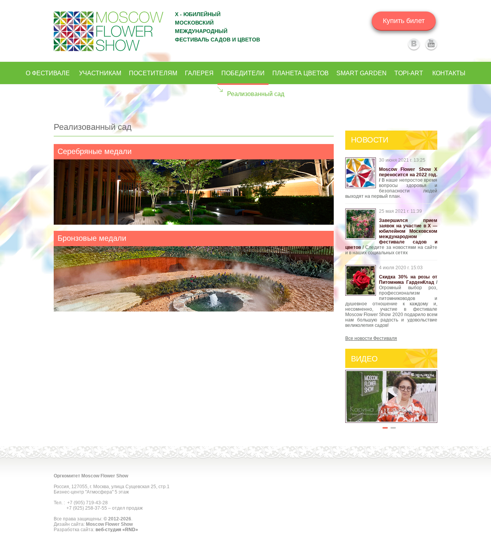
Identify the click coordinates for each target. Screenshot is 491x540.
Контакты (448, 73)
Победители (243, 73)
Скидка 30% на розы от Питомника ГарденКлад (408, 279)
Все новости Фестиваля (371, 338)
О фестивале (48, 73)
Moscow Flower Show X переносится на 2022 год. (408, 172)
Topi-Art (408, 73)
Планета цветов (300, 73)
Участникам (100, 73)
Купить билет (404, 21)
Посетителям (153, 73)
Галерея (199, 73)
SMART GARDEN (361, 73)
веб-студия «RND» (117, 529)
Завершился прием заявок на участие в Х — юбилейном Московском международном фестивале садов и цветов (391, 234)
